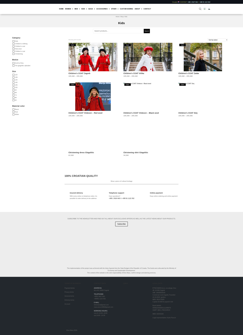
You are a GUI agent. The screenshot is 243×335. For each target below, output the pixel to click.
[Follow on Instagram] (37, 2)
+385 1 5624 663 (114, 198)
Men (76, 9)
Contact (147, 9)
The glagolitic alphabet (22, 65)
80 (16, 97)
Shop (122, 16)
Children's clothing (21, 44)
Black (17, 109)
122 (16, 75)
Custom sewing (126, 9)
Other (113, 9)
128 (16, 77)
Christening (19, 54)
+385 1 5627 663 (192, 2)
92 (16, 100)
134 (16, 80)
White (17, 114)
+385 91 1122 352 (204, 2)
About (137, 9)
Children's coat (20, 46)
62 (16, 90)
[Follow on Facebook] (34, 2)
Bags (90, 9)
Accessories (102, 9)
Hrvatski (175, 2)
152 (16, 87)
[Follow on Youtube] (40, 2)
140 (16, 82)
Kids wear (18, 49)
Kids (83, 9)
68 (16, 92)
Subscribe (121, 224)
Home (61, 9)
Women (68, 9)
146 (16, 85)
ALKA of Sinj (19, 63)
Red (16, 112)
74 (16, 95)
